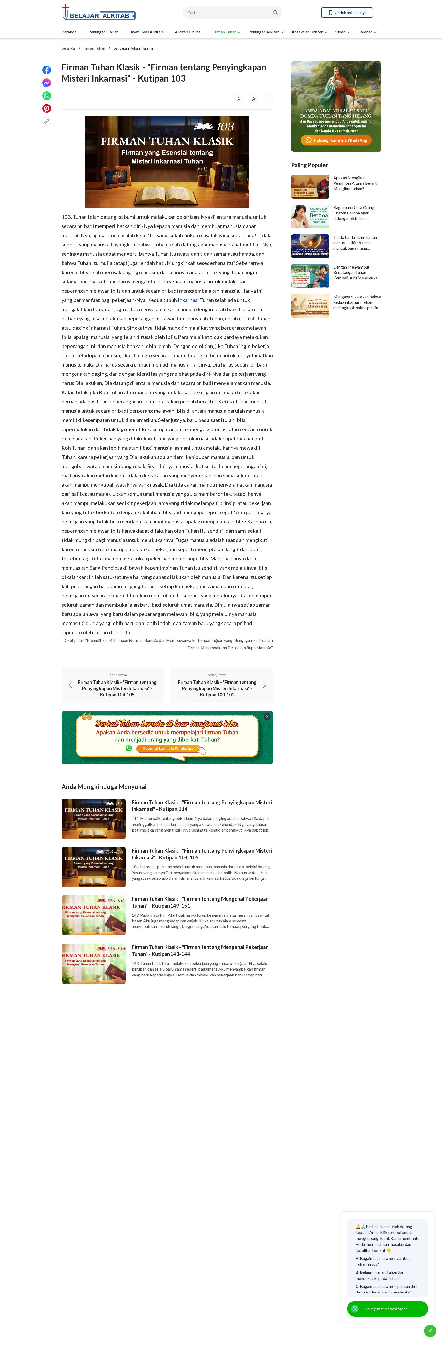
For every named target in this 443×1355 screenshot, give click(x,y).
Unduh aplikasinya (351, 12)
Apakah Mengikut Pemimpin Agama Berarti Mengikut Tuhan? (355, 183)
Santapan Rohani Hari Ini (133, 48)
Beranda (69, 31)
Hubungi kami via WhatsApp (385, 1309)
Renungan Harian (103, 31)
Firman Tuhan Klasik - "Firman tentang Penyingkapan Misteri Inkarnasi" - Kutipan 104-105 (202, 854)
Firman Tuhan (224, 31)
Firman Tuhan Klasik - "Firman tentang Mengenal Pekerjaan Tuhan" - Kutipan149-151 (200, 902)
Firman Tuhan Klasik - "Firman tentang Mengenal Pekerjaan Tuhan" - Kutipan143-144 (200, 950)
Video (340, 31)
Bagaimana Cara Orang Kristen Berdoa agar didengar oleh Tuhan (353, 213)
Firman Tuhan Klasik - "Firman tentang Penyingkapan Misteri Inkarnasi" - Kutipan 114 (202, 805)
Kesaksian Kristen (307, 31)
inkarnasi (188, 300)
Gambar (365, 31)
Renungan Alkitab (264, 31)
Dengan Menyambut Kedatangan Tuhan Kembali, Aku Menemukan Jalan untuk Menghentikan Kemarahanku (356, 277)
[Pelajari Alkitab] (103, 12)
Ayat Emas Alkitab (146, 31)
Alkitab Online (187, 31)
